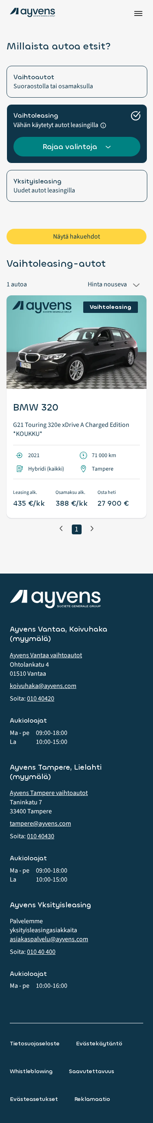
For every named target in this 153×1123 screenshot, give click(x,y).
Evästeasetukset (34, 1099)
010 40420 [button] (40, 698)
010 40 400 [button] (41, 951)
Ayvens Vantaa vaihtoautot (46, 655)
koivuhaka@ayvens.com (43, 685)
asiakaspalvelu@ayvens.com (49, 939)
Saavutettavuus (91, 1071)
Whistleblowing (31, 1071)
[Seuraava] (92, 528)
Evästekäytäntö (99, 1043)
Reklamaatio (92, 1099)
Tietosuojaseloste (35, 1043)
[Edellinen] (61, 528)
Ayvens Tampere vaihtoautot (49, 792)
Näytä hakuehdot (76, 236)
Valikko (138, 13)
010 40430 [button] (40, 836)
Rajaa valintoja (69, 147)
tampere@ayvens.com (40, 823)
